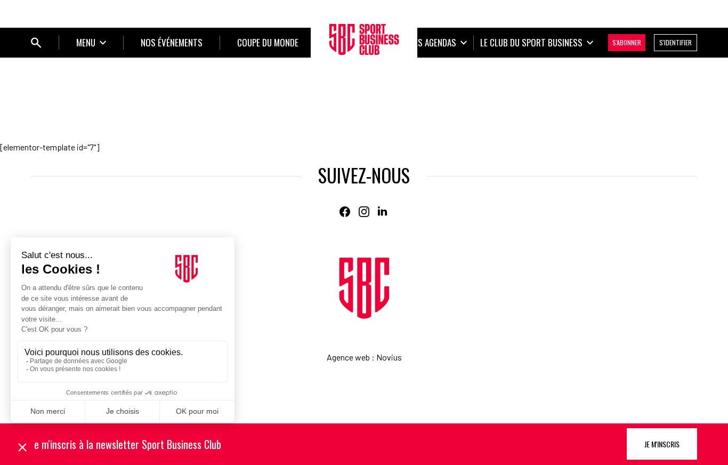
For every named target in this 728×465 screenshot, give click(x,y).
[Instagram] (364, 211)
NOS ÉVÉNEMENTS (172, 42)
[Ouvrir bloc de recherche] (36, 42)
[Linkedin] (383, 211)
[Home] (364, 288)
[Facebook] (344, 211)
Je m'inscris (662, 444)
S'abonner (626, 42)
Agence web (348, 357)
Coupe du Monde (267, 42)
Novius (389, 357)
